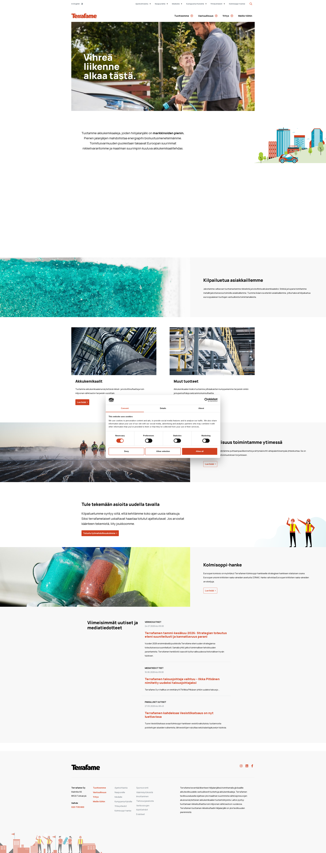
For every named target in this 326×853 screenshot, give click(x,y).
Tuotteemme (181, 15)
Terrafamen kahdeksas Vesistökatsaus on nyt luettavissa (179, 715)
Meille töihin (245, 15)
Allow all (199, 451)
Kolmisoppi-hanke (237, 4)
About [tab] (201, 408)
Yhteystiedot (216, 4)
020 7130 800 (77, 807)
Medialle (176, 4)
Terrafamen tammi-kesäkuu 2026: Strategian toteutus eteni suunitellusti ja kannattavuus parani (186, 635)
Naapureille (160, 4)
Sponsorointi (142, 787)
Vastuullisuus (206, 15)
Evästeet (140, 814)
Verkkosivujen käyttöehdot (142, 807)
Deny (126, 451)
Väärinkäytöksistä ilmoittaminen (144, 794)
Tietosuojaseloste (145, 801)
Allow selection (163, 451)
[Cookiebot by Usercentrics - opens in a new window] (206, 400)
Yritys (226, 15)
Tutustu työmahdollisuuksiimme (99, 533)
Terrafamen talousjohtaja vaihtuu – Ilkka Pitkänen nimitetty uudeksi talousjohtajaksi (182, 681)
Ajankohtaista (142, 4)
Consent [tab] (125, 408)
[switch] (148, 441)
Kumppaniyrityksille (195, 4)
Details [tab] (163, 408)
